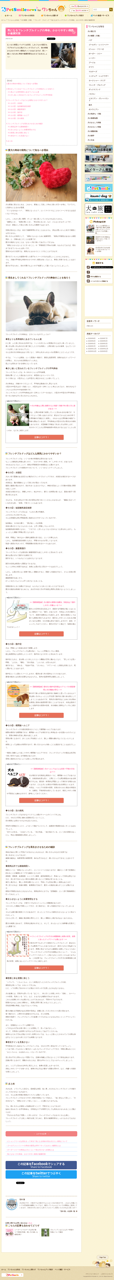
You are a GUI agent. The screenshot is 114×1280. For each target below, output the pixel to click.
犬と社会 (91, 140)
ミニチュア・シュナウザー (99, 76)
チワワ (91, 67)
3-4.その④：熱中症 (15, 112)
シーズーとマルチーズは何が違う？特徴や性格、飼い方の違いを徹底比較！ (26, 1232)
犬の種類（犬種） (27, 20)
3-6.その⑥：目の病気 (16, 118)
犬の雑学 (91, 136)
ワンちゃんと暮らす (29, 1269)
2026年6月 (92, 341)
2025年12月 (92, 349)
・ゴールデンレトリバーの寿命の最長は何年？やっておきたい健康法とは (33, 1145)
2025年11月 (104, 349)
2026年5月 (104, 341)
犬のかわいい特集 (94, 127)
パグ (90, 40)
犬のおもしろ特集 (94, 122)
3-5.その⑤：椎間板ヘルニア (18, 115)
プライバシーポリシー (92, 1274)
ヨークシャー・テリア (97, 80)
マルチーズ (93, 71)
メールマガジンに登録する (99, 281)
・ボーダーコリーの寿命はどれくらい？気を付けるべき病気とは (30, 1150)
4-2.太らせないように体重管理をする (22, 130)
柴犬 (90, 105)
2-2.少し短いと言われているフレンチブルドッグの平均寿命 (30, 95)
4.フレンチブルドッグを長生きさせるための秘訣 (24, 124)
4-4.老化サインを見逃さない (18, 136)
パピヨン (92, 94)
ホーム (3, 20)
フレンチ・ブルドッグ (42, 20)
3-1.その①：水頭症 (15, 103)
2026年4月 (92, 343)
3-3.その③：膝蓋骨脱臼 (17, 109)
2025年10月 (92, 351)
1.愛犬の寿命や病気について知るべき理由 (22, 84)
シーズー (92, 58)
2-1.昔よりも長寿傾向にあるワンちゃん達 (23, 92)
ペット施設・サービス (62, 1269)
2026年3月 (104, 343)
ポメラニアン (94, 109)
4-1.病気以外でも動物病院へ (18, 127)
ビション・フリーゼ (96, 49)
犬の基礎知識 (93, 118)
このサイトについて (107, 1274)
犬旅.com (90, 326)
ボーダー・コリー (95, 54)
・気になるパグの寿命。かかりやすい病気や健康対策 (26, 1154)
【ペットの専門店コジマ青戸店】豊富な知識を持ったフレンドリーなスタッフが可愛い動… (102, 229)
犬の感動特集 (93, 131)
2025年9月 (104, 351)
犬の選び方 (92, 31)
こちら (29, 1223)
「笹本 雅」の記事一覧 (67, 1211)
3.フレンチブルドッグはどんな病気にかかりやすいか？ (27, 100)
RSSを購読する (96, 276)
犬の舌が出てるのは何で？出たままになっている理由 (102, 249)
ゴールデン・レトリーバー (99, 45)
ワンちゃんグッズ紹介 (45, 1269)
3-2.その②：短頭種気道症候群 (19, 106)
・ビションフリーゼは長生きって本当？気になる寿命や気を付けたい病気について (36, 1141)
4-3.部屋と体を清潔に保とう (18, 133)
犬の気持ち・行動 (94, 114)
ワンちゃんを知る (13, 20)
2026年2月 (92, 346)
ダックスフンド (94, 89)
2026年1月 (104, 346)
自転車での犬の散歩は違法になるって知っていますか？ (102, 238)
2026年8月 (92, 338)
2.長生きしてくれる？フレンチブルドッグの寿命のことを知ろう (30, 89)
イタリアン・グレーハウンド (99, 99)
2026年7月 (104, 338)
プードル (92, 63)
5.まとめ (9, 141)
